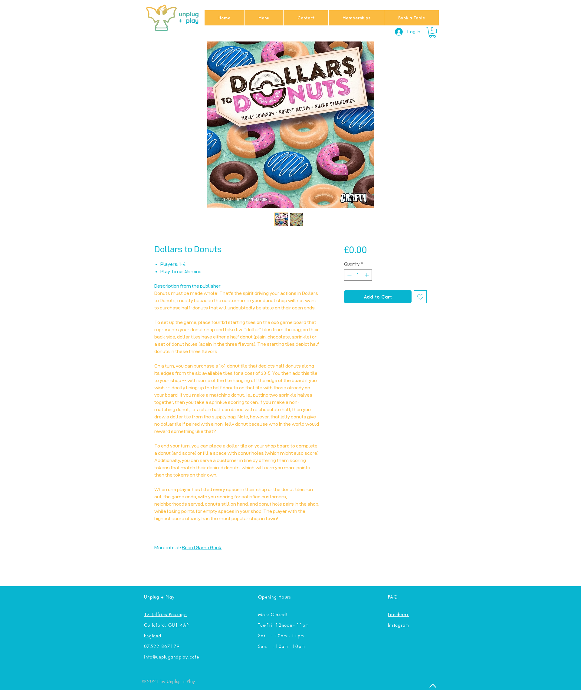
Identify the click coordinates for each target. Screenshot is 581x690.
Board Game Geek (202, 547)
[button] (432, 32)
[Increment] (367, 275)
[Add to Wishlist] (420, 296)
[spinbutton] (358, 275)
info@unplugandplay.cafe (171, 657)
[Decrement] (349, 275)
